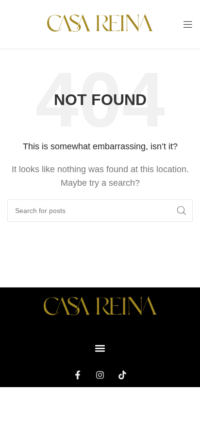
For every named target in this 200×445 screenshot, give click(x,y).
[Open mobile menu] (188, 24)
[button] (100, 348)
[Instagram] (100, 375)
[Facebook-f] (77, 375)
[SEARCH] (181, 210)
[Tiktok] (122, 375)
